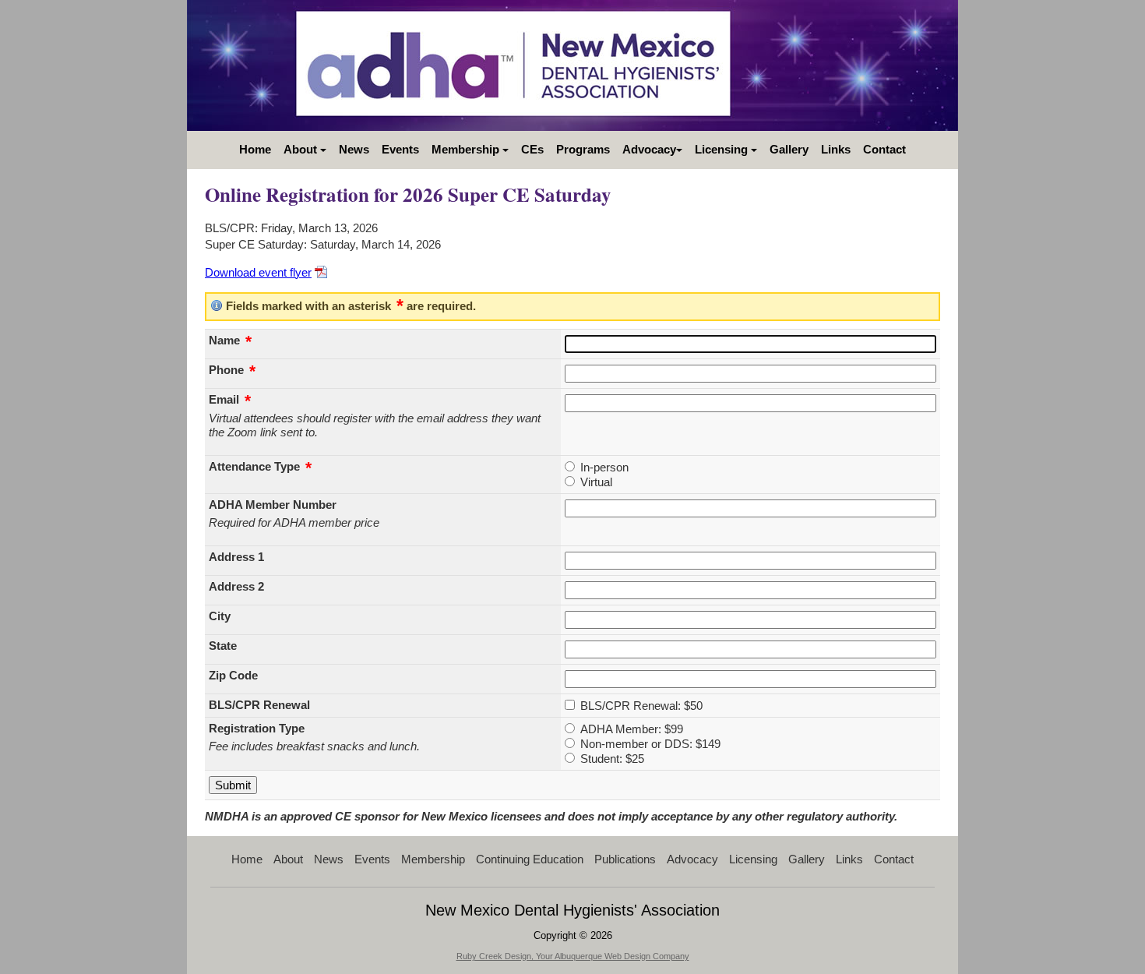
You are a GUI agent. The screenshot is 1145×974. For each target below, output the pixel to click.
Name (230, 340)
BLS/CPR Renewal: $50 (641, 705)
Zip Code (233, 675)
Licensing (723, 149)
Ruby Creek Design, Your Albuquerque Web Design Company (572, 956)
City (220, 616)
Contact (884, 149)
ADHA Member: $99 (631, 729)
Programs (583, 149)
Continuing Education (529, 859)
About (302, 149)
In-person (604, 467)
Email (230, 399)
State (223, 645)
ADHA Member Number (272, 504)
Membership (467, 149)
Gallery (789, 149)
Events (400, 149)
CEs (532, 149)
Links (836, 149)
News (354, 149)
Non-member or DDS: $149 (650, 743)
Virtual (596, 482)
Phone (232, 369)
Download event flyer (258, 272)
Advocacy (649, 149)
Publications (625, 859)
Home (255, 149)
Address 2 (236, 586)
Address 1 (236, 556)
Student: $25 (612, 758)
